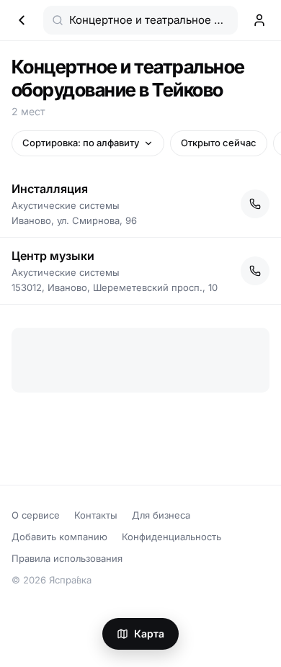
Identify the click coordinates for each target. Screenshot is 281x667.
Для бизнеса (161, 515)
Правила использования (67, 558)
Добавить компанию (59, 536)
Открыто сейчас (219, 142)
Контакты (95, 515)
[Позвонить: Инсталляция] (255, 203)
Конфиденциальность (171, 536)
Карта (149, 633)
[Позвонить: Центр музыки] (255, 270)
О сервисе (36, 515)
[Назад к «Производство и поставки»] (21, 20)
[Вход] (259, 20)
